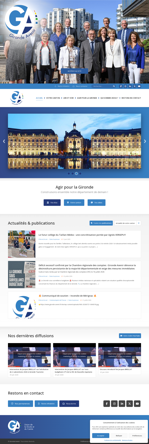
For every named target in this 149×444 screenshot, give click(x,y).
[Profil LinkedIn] (130, 86)
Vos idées (98, 202)
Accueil (39, 98)
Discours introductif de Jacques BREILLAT (116, 369)
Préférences (137, 436)
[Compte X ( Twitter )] (134, 86)
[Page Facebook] (121, 86)
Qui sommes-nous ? (109, 98)
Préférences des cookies (89, 441)
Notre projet (131, 165)
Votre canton (53, 98)
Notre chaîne (131, 336)
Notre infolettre (47, 403)
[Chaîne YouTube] (139, 86)
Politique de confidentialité (112, 440)
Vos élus (54, 202)
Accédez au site (74, 71)
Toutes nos (102, 223)
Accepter (100, 436)
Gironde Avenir (15, 441)
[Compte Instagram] (125, 86)
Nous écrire (71, 403)
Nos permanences (22, 403)
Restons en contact (131, 98)
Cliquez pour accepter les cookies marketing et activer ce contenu (29, 355)
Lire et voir (68, 98)
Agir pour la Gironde (87, 98)
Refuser (119, 436)
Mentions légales (127, 440)
